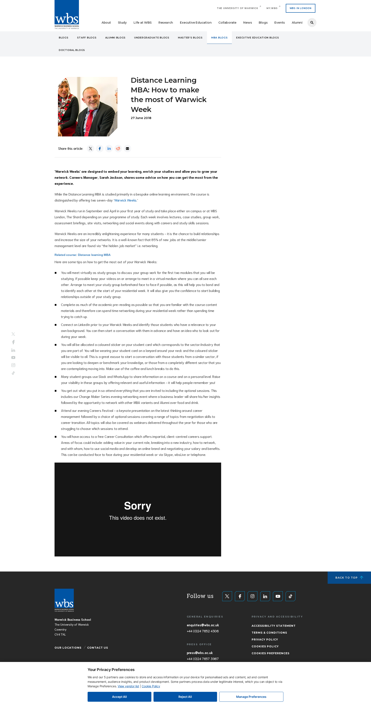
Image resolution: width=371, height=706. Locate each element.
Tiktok (13, 373)
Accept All (119, 696)
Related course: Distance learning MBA (83, 255)
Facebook (13, 342)
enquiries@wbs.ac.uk (203, 625)
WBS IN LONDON (301, 8)
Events (279, 22)
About (106, 22)
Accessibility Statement (274, 625)
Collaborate (227, 22)
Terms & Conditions (269, 632)
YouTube (13, 358)
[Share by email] (127, 148)
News (247, 22)
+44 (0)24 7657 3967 (203, 658)
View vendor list (128, 686)
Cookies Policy (265, 646)
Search (311, 22)
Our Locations (68, 647)
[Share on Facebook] (99, 148)
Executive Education (195, 22)
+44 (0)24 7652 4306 (203, 631)
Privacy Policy (265, 639)
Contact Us (97, 647)
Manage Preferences (251, 696)
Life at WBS (143, 22)
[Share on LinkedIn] (109, 148)
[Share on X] (90, 148)
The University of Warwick (237, 8)
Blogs (263, 22)
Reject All (185, 696)
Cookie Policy (151, 686)
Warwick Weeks (125, 200)
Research (165, 22)
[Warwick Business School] (67, 14)
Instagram (13, 365)
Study (122, 22)
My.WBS (272, 8)
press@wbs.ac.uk (200, 652)
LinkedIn (13, 350)
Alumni (297, 22)
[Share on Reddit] (118, 148)
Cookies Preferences (270, 653)
